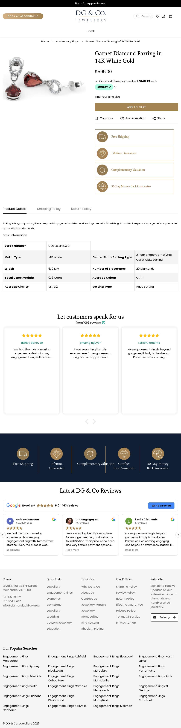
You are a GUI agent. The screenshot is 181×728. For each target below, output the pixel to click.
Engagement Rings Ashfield (67, 656)
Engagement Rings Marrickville (106, 678)
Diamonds (54, 599)
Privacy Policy (125, 611)
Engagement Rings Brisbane (22, 696)
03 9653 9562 (12, 597)
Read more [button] (13, 550)
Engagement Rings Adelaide (22, 676)
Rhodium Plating (92, 629)
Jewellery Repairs (93, 605)
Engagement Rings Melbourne (16, 658)
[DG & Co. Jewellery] (90, 16)
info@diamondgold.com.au (21, 605)
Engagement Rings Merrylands (106, 688)
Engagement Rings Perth (20, 686)
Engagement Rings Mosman (112, 706)
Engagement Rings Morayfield (106, 698)
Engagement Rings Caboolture (61, 678)
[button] (87, 421)
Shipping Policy (126, 587)
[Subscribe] (174, 617)
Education (53, 629)
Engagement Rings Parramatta (152, 668)
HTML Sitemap (126, 623)
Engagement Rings (60, 593)
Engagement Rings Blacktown (61, 668)
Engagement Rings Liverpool (113, 656)
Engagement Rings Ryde (155, 676)
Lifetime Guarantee (129, 605)
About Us (87, 593)
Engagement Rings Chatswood (61, 698)
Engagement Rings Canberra (16, 708)
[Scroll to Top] (174, 709)
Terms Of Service (128, 617)
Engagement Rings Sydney (21, 666)
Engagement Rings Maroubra (106, 668)
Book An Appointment (90, 3)
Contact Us (89, 599)
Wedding (53, 617)
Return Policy (125, 599)
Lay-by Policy (125, 593)
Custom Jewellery (59, 623)
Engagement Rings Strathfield (152, 698)
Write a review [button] (161, 505)
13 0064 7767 (12, 601)
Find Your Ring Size (107, 97)
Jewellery (53, 587)
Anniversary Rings (67, 41)
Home (90, 31)
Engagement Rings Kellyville (67, 706)
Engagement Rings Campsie (67, 686)
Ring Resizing (90, 623)
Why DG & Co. (91, 587)
